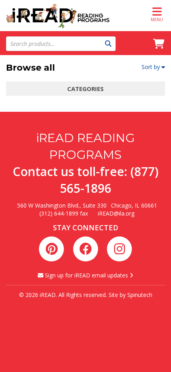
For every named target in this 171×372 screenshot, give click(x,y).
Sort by (151, 67)
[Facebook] (87, 248)
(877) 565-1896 (109, 179)
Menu (157, 19)
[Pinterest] (53, 248)
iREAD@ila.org (116, 213)
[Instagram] (119, 248)
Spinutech (139, 295)
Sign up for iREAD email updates (86, 275)
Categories (85, 89)
